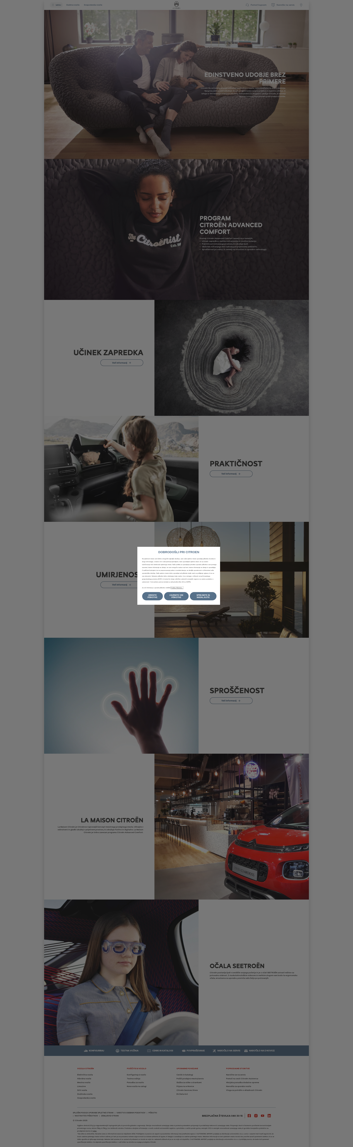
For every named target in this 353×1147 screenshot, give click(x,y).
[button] (152, 596)
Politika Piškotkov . (177, 587)
